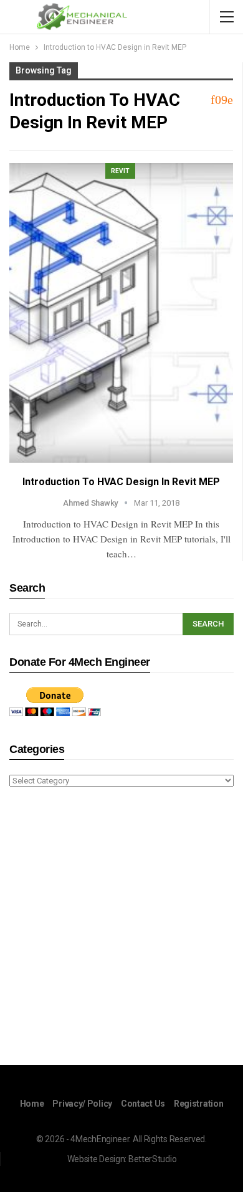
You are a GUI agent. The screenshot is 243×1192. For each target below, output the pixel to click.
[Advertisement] (121, 927)
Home (32, 1104)
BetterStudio (152, 1159)
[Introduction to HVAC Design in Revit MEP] (121, 313)
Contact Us (143, 1104)
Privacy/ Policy (82, 1104)
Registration (198, 1104)
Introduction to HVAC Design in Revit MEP (121, 482)
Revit (120, 171)
